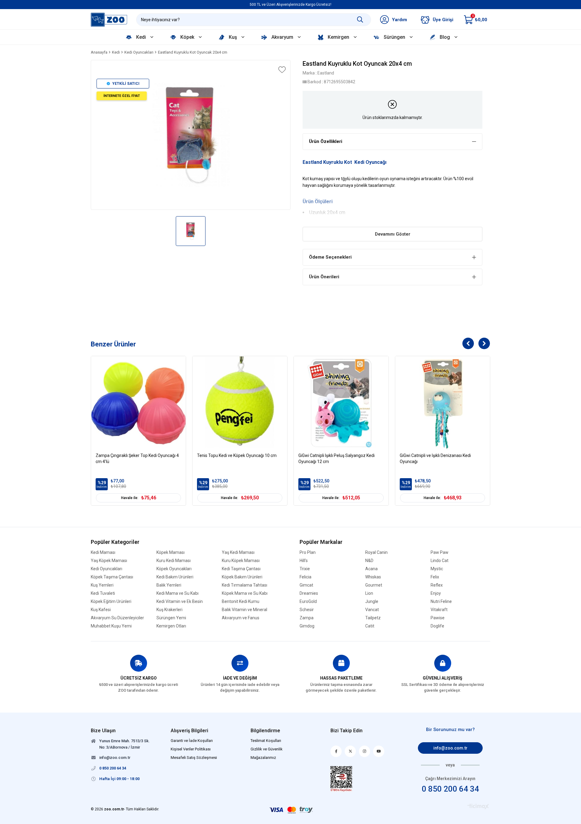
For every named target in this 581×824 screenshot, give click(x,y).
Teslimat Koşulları (266, 740)
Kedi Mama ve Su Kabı (177, 593)
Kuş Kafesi (101, 609)
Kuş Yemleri (102, 585)
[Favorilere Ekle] (281, 69)
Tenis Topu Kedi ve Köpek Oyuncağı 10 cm (237, 455)
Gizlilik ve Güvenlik (267, 749)
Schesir (307, 609)
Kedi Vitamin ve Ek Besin (179, 601)
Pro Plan (308, 552)
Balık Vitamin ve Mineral (244, 609)
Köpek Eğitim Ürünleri (111, 601)
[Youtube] (378, 751)
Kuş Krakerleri (169, 609)
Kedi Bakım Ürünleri (174, 577)
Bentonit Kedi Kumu (240, 601)
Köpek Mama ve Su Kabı (245, 593)
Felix (435, 577)
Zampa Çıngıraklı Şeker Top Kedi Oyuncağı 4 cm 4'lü (137, 458)
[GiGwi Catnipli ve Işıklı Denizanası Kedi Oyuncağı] (442, 403)
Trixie (305, 569)
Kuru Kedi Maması (173, 560)
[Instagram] (364, 751)
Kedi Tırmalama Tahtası (244, 585)
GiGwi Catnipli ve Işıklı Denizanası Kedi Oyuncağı (435, 458)
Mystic (437, 569)
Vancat (372, 609)
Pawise (438, 618)
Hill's (304, 560)
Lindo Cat (439, 560)
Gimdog (307, 626)
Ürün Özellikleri (325, 141)
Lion (369, 593)
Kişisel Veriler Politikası (191, 749)
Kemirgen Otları (171, 626)
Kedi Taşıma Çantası (241, 569)
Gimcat (306, 585)
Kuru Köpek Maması (241, 560)
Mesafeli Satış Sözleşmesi (194, 757)
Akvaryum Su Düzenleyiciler (117, 618)
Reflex (437, 585)
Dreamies (309, 593)
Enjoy (436, 593)
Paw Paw (439, 552)
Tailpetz (373, 618)
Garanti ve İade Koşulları (192, 740)
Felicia (305, 577)
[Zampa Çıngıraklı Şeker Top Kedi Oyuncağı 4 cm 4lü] (138, 403)
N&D (369, 560)
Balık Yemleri (168, 585)
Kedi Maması (103, 552)
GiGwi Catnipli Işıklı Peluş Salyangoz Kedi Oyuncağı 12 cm (336, 458)
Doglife (437, 626)
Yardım (399, 19)
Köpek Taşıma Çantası (112, 577)
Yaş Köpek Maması (109, 560)
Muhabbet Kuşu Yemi (111, 626)
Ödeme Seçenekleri (330, 257)
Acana (371, 569)
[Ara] (360, 20)
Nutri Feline (441, 601)
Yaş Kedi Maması (238, 552)
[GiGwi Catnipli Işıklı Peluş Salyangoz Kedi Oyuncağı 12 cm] (341, 403)
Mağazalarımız (263, 757)
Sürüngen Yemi (171, 618)
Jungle (371, 601)
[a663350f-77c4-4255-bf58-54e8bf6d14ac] (341, 779)
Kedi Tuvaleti (103, 593)
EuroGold (308, 601)
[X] (350, 751)
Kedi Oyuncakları (106, 569)
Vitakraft (439, 609)
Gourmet (373, 585)
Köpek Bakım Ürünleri (242, 577)
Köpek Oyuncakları (174, 569)
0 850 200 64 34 (450, 788)
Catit (369, 626)
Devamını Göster (392, 234)
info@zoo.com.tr (450, 748)
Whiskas (373, 577)
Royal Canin (376, 552)
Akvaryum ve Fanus (240, 618)
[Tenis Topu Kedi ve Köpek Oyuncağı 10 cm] (239, 403)
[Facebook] (336, 751)
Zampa (306, 618)
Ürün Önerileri (324, 277)
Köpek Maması (170, 552)
